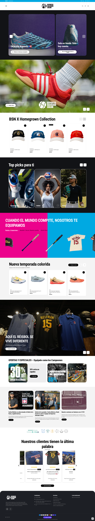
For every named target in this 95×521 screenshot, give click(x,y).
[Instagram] (7, 1)
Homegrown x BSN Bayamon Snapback (35, 150)
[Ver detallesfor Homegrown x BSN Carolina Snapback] (77, 135)
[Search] (82, 6)
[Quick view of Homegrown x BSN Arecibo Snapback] (25, 125)
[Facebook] (6, 1)
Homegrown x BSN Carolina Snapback (73, 150)
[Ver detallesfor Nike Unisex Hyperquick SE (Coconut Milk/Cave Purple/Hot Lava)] (77, 279)
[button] (88, 6)
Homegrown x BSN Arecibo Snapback (15, 150)
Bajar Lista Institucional (76, 497)
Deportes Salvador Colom (47, 519)
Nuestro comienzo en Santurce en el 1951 (73, 412)
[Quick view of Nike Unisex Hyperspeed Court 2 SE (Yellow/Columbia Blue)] (25, 272)
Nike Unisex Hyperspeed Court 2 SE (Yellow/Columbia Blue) (16, 291)
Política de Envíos (56, 500)
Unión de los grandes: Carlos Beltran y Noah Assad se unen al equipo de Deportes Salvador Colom (47, 413)
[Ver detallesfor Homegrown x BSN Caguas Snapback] (57, 135)
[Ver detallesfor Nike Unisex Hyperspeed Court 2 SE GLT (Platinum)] (38, 279)
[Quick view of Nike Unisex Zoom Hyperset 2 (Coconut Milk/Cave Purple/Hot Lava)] (64, 272)
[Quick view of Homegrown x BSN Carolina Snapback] (83, 125)
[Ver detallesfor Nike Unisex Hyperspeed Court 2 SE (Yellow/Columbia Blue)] (18, 279)
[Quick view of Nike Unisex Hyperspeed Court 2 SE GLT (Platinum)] (44, 272)
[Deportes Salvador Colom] (47, 6)
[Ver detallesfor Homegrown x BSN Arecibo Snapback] (18, 135)
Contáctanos (11, 0)
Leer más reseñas (47, 485)
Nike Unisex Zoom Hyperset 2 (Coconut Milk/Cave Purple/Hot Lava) (54, 292)
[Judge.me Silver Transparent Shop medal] (57, 431)
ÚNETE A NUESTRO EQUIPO (58, 505)
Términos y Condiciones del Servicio (59, 503)
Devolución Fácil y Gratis (57, 499)
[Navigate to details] (32, 205)
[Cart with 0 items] (88, 6)
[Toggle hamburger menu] (22, 6)
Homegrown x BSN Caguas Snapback (54, 150)
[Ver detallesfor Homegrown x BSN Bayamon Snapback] (38, 135)
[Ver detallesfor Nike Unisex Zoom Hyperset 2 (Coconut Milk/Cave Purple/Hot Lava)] (57, 279)
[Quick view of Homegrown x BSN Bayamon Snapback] (44, 125)
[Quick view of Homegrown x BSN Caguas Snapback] (64, 125)
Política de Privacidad (56, 502)
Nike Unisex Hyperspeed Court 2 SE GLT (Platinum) (35, 291)
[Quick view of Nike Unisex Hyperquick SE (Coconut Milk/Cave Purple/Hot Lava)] (83, 272)
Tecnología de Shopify (54, 519)
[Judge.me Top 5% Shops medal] (61, 431)
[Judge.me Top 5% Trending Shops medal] (66, 431)
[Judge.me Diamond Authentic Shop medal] (43, 431)
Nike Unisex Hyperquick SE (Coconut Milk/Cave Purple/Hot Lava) (74, 292)
